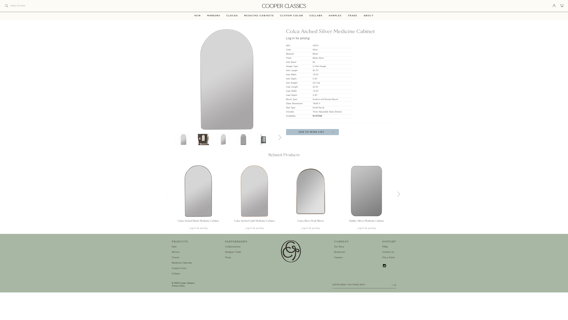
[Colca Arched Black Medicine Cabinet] (198, 191)
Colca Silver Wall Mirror (310, 221)
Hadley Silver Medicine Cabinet (366, 221)
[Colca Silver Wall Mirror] (310, 191)
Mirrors (213, 15)
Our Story (339, 247)
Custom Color (291, 15)
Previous (174, 137)
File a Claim (388, 258)
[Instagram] (384, 265)
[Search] (6, 6)
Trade (352, 15)
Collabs (316, 15)
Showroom (339, 252)
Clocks (232, 15)
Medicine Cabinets (259, 15)
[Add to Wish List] (202, 214)
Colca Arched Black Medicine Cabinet (198, 221)
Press (228, 258)
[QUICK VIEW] (194, 214)
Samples (335, 15)
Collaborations (233, 247)
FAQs (385, 247)
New (197, 15)
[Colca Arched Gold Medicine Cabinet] (254, 191)
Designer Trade (233, 252)
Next (280, 137)
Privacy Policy (178, 286)
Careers (338, 258)
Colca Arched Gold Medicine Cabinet (254, 221)
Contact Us (388, 252)
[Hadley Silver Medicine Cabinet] (366, 191)
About (369, 15)
